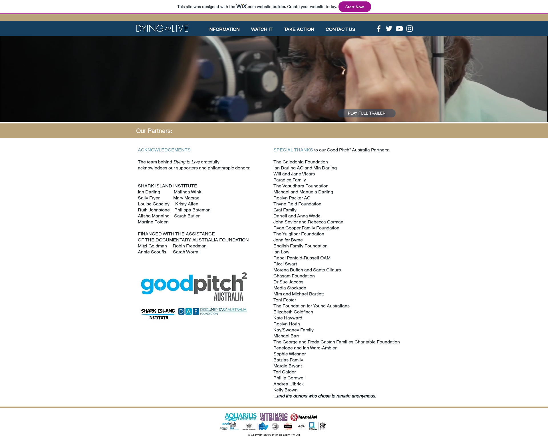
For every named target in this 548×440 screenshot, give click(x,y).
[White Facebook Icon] (378, 28)
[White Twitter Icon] (389, 28)
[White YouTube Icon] (399, 28)
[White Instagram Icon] (409, 28)
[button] (227, 29)
